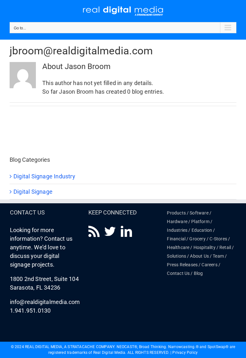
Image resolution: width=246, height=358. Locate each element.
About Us (199, 256)
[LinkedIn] (126, 231)
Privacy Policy (185, 352)
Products (176, 212)
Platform (200, 221)
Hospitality (204, 247)
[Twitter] (110, 231)
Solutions (176, 256)
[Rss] (94, 231)
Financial (176, 238)
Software (199, 212)
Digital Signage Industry (44, 176)
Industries (177, 230)
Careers (209, 264)
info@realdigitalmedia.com (45, 302)
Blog (198, 273)
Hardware (177, 221)
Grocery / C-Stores (208, 238)
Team (218, 256)
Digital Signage (33, 191)
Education (202, 230)
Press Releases (182, 264)
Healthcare (178, 247)
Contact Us (178, 273)
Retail (225, 247)
